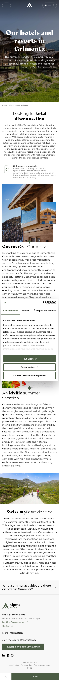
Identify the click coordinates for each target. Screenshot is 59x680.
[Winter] (53, 5)
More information (12, 633)
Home (4, 105)
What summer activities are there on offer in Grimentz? (26, 587)
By (28, 668)
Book (35, 676)
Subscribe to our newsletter (23, 647)
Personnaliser (28, 367)
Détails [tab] (25, 310)
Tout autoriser (29, 358)
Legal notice (14, 665)
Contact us (7, 626)
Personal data (27, 665)
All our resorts (14, 105)
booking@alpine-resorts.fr (15, 622)
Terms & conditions (42, 665)
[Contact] (5, 676)
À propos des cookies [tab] (45, 310)
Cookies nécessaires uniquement (29, 375)
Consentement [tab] (10, 310)
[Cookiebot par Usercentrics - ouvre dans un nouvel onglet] (43, 303)
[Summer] (45, 5)
